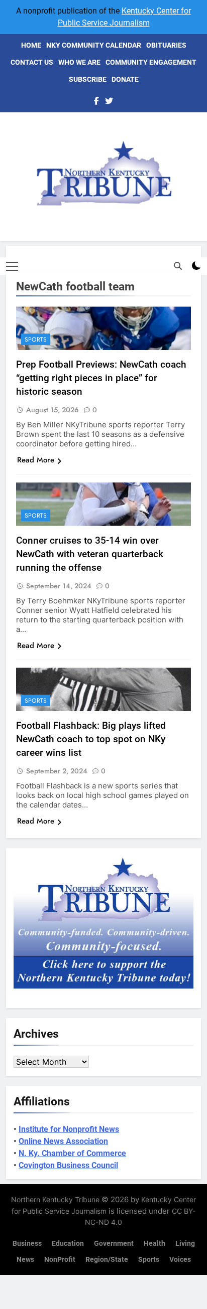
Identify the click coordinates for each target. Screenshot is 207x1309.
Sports (36, 339)
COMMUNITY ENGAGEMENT (151, 62)
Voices (180, 1259)
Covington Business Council (68, 1165)
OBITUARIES (166, 45)
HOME (31, 45)
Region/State (106, 1259)
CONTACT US (32, 62)
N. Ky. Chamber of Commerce (72, 1153)
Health (154, 1243)
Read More (35, 459)
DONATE (125, 79)
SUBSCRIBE (88, 79)
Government (114, 1243)
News (25, 1259)
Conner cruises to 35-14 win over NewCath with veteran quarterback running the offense (89, 554)
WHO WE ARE (79, 62)
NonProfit (59, 1259)
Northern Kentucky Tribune (55, 1199)
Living (185, 1243)
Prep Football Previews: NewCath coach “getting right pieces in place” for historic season (101, 378)
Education (68, 1243)
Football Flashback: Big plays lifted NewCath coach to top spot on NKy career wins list (91, 739)
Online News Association (63, 1141)
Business (27, 1243)
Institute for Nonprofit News (69, 1129)
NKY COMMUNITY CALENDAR (93, 45)
